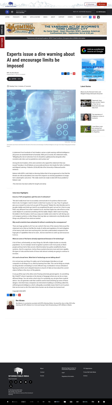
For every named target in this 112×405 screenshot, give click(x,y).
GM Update (2, 30)
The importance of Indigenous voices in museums (98, 116)
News (25, 17)
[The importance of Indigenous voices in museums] (86, 117)
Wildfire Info (2, 42)
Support (61, 17)
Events (70, 17)
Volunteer (91, 4)
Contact (42, 372)
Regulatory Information (68, 376)
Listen (7, 17)
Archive (85, 375)
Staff (63, 372)
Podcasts (16, 17)
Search (78, 17)
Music (45, 17)
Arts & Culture (35, 17)
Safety (85, 17)
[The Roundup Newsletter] (93, 69)
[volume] (12, 12)
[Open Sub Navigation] (10, 17)
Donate (102, 4)
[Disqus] (56, 340)
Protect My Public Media (89, 372)
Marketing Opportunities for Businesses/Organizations (69, 368)
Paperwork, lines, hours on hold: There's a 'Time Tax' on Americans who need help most (98, 104)
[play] (7, 12)
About (53, 17)
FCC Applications (87, 368)
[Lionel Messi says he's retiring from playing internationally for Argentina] (86, 129)
